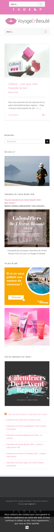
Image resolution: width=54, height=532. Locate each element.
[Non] (50, 521)
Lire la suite (12, 115)
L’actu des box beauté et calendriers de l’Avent (27, 414)
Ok (27, 527)
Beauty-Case (13, 92)
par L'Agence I (29, 504)
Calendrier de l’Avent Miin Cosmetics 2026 (23, 420)
